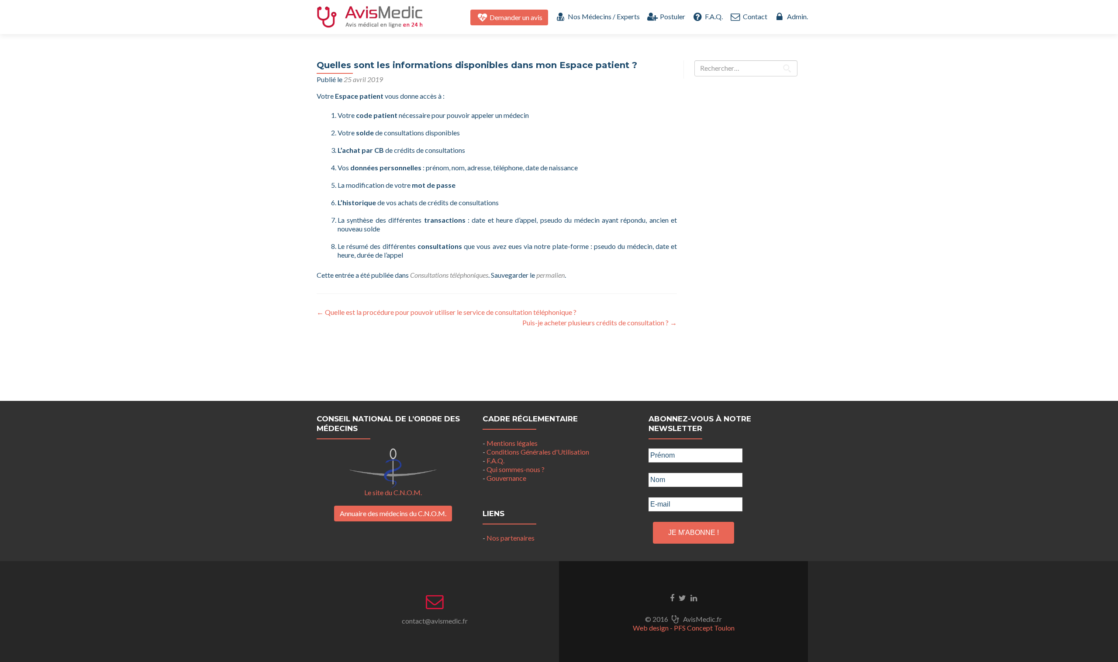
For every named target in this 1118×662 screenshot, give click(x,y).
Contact (754, 16)
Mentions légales (512, 443)
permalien (550, 275)
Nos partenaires (511, 538)
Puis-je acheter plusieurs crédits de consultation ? (599, 322)
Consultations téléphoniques (449, 275)
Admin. (797, 16)
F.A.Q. (713, 16)
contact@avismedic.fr (435, 621)
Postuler (672, 16)
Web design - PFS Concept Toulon (684, 628)
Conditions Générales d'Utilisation (538, 452)
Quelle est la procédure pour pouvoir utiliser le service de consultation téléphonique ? (446, 312)
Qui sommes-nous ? (516, 469)
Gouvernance (506, 478)
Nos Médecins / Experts (603, 16)
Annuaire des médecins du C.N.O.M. (393, 513)
